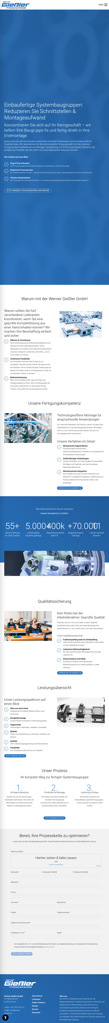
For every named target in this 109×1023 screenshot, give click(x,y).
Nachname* (61, 902)
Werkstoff (14, 882)
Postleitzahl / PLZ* (18, 933)
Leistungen (36, 999)
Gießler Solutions (38, 1003)
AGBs (30, 944)
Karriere (35, 1009)
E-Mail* (13, 912)
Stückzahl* (15, 872)
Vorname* (14, 902)
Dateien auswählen (56, 865)
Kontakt (35, 1006)
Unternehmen (37, 996)
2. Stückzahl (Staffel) (49, 872)
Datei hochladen (17, 852)
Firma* (13, 892)
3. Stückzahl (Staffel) (80, 872)
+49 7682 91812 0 (17, 1007)
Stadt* (59, 933)
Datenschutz (49, 947)
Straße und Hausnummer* (20, 923)
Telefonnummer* (63, 912)
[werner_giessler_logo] (16, 5)
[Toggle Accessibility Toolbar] (5, 1017)
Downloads (36, 1013)
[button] (103, 4)
